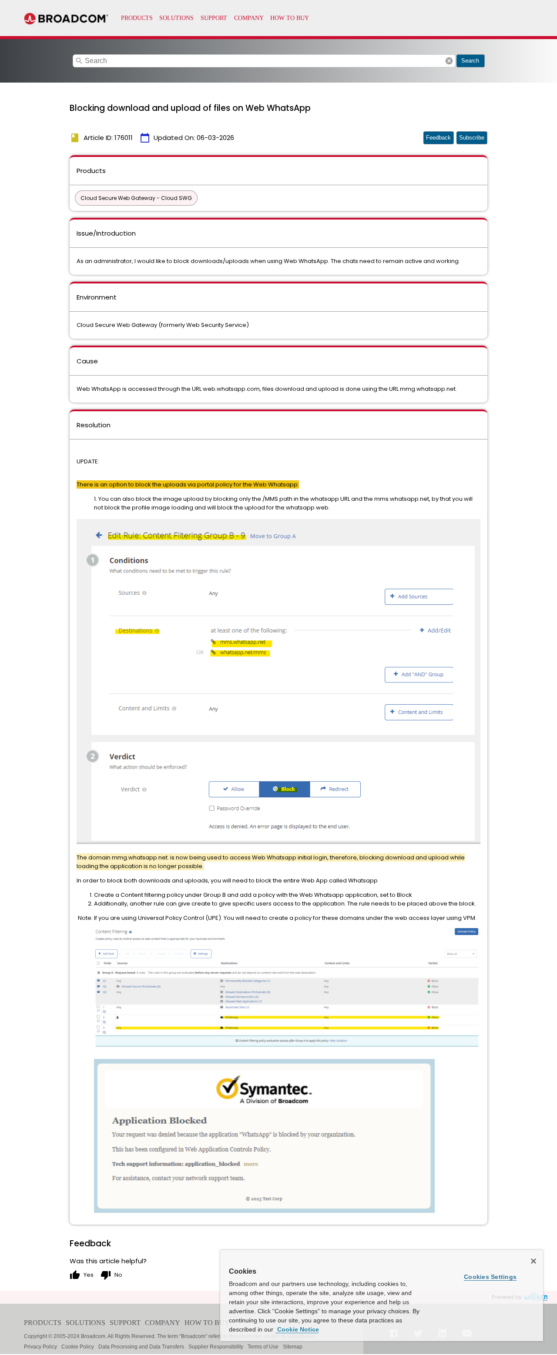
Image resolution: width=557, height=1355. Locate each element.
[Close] (533, 1261)
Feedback (438, 137)
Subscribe (471, 137)
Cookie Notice (297, 1329)
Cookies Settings (490, 1276)
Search (470, 60)
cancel (449, 61)
